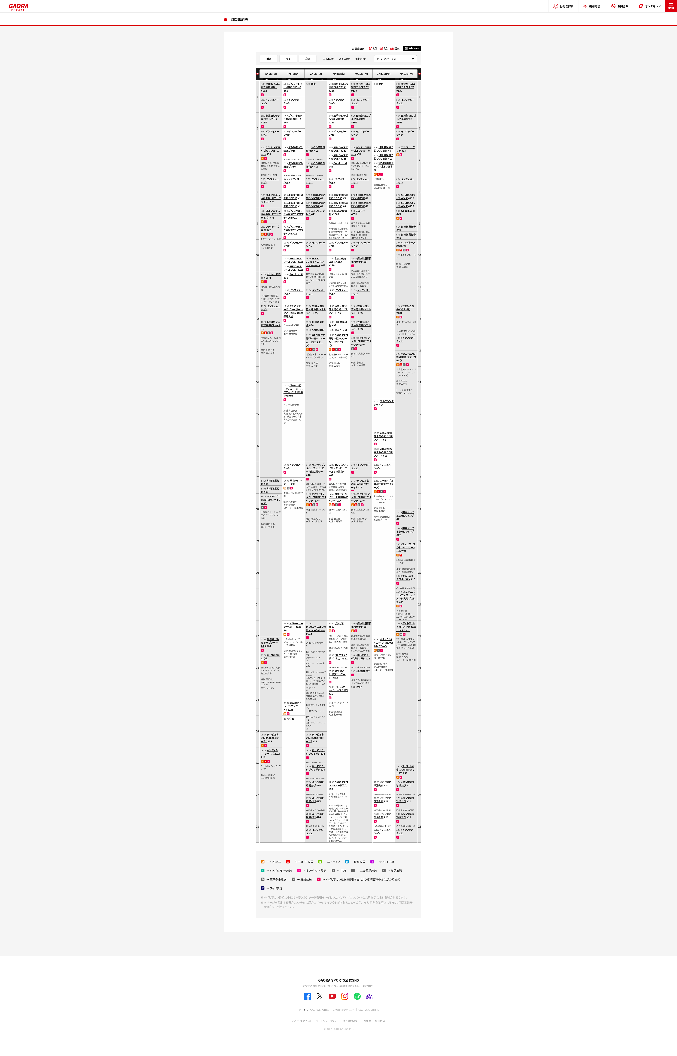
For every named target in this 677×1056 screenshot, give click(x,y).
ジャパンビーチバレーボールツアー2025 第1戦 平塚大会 (293, 311)
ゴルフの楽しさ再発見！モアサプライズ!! (271, 198)
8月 (386, 48)
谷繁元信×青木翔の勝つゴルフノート (316, 309)
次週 (307, 58)
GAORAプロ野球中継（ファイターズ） (270, 325)
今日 (288, 58)
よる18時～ (345, 58)
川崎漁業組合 (270, 482)
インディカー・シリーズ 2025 (270, 752)
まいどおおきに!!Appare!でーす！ (270, 738)
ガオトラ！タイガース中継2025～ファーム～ (316, 497)
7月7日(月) (293, 73)
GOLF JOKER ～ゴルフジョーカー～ (271, 150)
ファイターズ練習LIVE (270, 228)
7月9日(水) (339, 73)
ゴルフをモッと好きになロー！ (292, 85)
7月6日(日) (271, 73)
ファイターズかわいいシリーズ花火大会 (406, 547)
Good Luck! (296, 274)
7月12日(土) (406, 73)
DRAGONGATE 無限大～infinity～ (316, 628)
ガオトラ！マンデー (292, 482)
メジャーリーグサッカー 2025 (293, 625)
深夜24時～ (361, 58)
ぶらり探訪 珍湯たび (293, 149)
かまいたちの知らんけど (337, 260)
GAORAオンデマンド (343, 1009)
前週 (268, 58)
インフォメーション (270, 101)
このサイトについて (302, 1021)
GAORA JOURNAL (368, 1009)
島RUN (361, 671)
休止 (291, 718)
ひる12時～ (329, 58)
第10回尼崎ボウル (270, 656)
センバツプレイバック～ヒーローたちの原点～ (316, 468)
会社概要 (366, 1021)
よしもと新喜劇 (271, 275)
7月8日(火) (316, 73)
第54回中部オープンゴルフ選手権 (384, 166)
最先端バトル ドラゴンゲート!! (270, 642)
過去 (397, 48)
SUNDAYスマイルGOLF (292, 260)
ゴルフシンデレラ (315, 212)
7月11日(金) (384, 73)
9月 (375, 48)
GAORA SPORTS (319, 1009)
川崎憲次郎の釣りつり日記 (293, 196)
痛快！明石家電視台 (361, 260)
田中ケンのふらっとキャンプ (405, 514)
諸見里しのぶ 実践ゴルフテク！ (270, 117)
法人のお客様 (350, 1021)
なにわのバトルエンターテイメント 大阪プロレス (405, 597)
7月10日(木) (361, 73)
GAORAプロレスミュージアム (338, 783)
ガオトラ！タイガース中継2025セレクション (384, 642)
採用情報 (380, 1021)
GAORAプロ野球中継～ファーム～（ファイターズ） (315, 340)
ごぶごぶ (339, 623)
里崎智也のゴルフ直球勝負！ (270, 85)
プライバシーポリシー (327, 1021)
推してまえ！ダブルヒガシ (315, 752)
